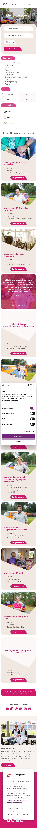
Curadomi (10, 800)
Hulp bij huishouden (12, 72)
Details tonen (27, 431)
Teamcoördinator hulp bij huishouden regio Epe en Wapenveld (15, 479)
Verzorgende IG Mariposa (15, 573)
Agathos (21, 798)
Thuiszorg (8, 79)
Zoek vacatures (12, 49)
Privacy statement (22, 814)
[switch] (32, 413)
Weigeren (18, 441)
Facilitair (7, 68)
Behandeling (9, 65)
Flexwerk (8, 70)
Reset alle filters (18, 128)
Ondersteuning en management (16, 77)
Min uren (10, 94)
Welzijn (7, 84)
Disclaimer (10, 814)
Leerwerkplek (9, 75)
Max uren (10, 99)
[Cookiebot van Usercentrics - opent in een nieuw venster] (27, 385)
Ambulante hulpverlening (13, 63)
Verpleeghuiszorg (11, 82)
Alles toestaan (18, 436)
